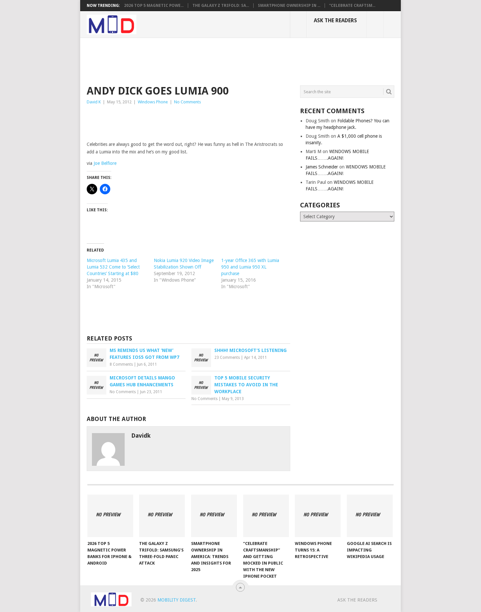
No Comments (187, 101)
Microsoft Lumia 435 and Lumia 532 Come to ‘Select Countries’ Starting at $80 (113, 267)
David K (94, 101)
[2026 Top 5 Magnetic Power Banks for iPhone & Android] (110, 516)
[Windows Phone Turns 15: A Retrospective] (318, 516)
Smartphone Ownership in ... (289, 5)
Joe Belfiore (105, 163)
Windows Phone (153, 101)
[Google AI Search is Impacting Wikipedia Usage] (370, 516)
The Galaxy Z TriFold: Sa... (220, 5)
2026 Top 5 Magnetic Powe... (154, 5)
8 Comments (121, 364)
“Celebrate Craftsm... (352, 5)
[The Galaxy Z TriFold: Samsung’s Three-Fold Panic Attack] (162, 516)
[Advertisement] (206, 60)
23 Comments (227, 357)
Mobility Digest (176, 600)
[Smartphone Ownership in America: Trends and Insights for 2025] (214, 516)
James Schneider (322, 166)
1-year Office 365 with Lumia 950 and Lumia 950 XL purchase (250, 267)
